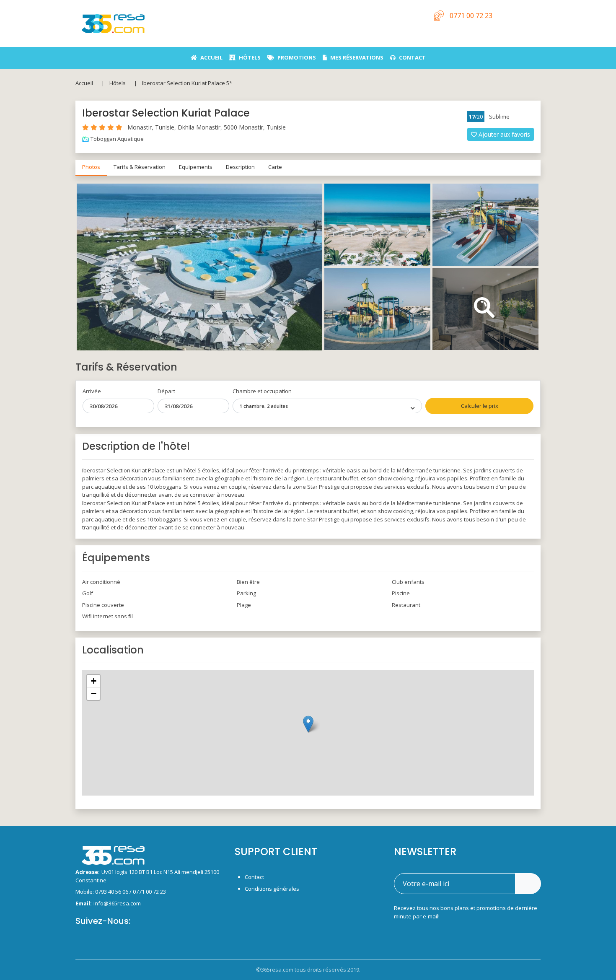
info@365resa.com (117, 903)
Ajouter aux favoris (504, 134)
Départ (166, 391)
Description (240, 167)
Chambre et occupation (262, 391)
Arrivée (92, 391)
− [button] (93, 693)
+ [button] (93, 681)
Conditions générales (272, 888)
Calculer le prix (479, 406)
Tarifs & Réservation (140, 167)
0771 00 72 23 (149, 891)
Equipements (195, 167)
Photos (91, 167)
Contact (254, 877)
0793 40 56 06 (112, 891)
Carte (275, 167)
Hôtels (117, 83)
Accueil (84, 83)
